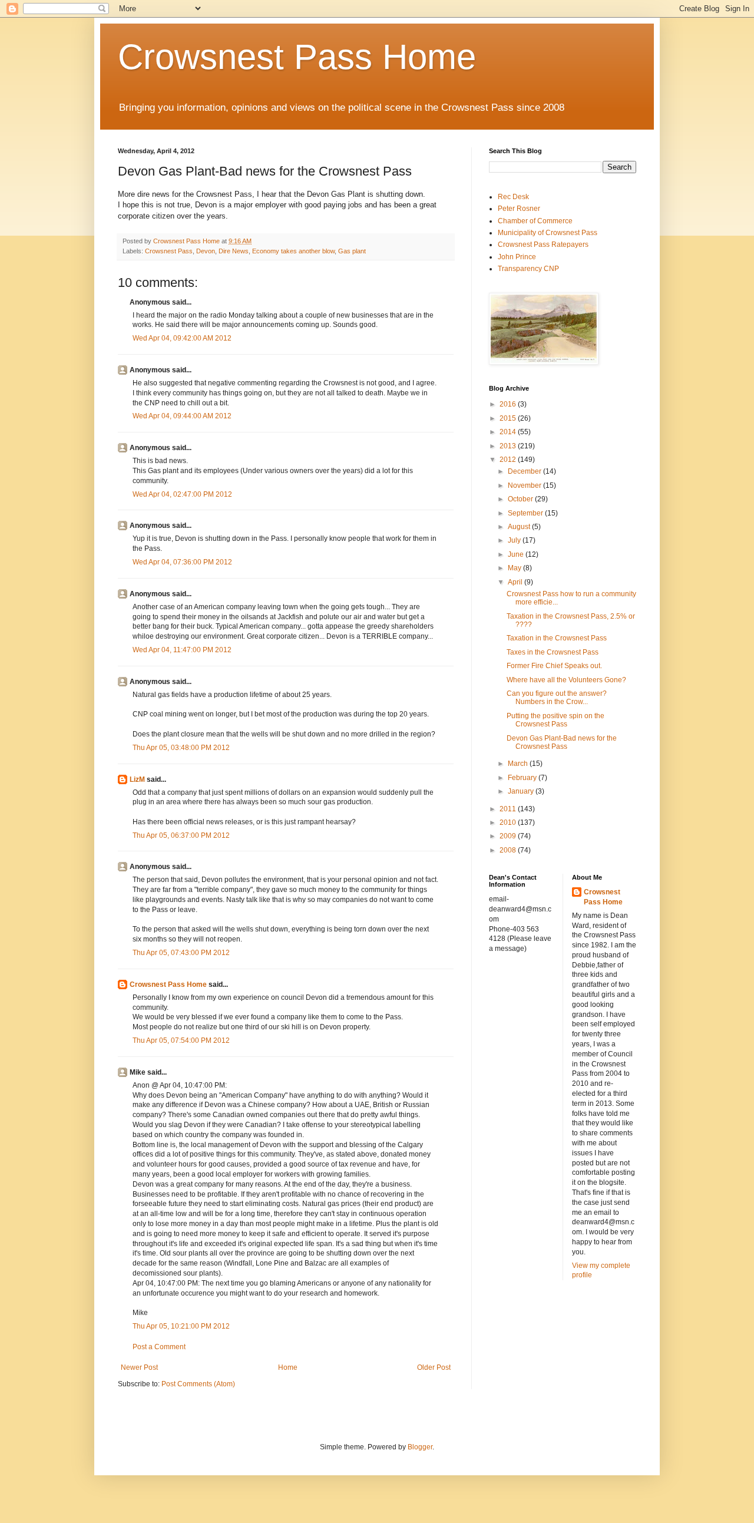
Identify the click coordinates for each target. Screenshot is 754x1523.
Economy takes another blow (293, 251)
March (519, 763)
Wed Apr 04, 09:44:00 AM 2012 (182, 416)
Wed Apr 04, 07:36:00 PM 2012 (182, 562)
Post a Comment (159, 1347)
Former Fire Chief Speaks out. (554, 666)
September (526, 513)
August (520, 527)
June (516, 554)
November (525, 485)
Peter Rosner (519, 208)
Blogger (420, 1447)
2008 (509, 850)
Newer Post (139, 1367)
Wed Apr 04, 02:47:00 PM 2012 (182, 494)
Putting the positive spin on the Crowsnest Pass (555, 720)
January (521, 791)
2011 (509, 809)
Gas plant (352, 251)
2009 (509, 836)
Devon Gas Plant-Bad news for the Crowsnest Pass (562, 742)
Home (287, 1367)
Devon (205, 251)
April (516, 582)
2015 (509, 418)
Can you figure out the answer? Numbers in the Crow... (557, 697)
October (521, 499)
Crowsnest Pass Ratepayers (543, 244)
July (515, 540)
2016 (509, 404)
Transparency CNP (528, 269)
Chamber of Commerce (535, 221)
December (525, 471)
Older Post (434, 1367)
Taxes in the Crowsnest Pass (552, 652)
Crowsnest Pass (169, 251)
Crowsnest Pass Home (297, 57)
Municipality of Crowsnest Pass (547, 233)
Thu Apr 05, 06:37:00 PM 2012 (181, 835)
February (523, 778)
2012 (509, 459)
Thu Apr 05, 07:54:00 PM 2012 (181, 1040)
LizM (137, 779)
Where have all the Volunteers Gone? (566, 680)
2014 (509, 432)
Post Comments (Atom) (198, 1384)
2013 (509, 446)
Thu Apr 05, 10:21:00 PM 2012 (181, 1326)
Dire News (234, 251)
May (515, 568)
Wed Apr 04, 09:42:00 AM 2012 (182, 338)
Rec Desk (513, 197)
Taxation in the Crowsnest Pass (557, 638)
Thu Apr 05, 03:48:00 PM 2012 (181, 748)
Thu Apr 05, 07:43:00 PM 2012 (181, 953)
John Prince (517, 257)
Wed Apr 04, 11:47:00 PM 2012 (182, 650)
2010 (509, 822)
